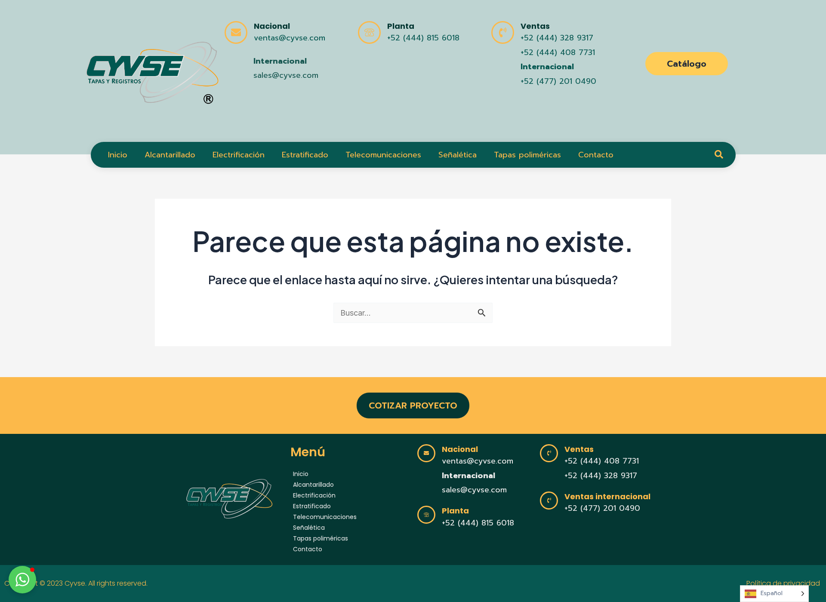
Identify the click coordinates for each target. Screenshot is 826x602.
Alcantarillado (170, 155)
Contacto (595, 155)
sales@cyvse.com (285, 75)
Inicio (117, 155)
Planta (400, 26)
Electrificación (239, 155)
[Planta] (369, 32)
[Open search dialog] (718, 154)
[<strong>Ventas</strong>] (502, 32)
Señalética (457, 155)
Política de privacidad (784, 583)
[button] (22, 579)
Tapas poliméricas (527, 155)
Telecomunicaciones (383, 155)
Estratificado (305, 155)
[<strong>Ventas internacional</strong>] (549, 500)
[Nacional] (236, 32)
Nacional (272, 26)
